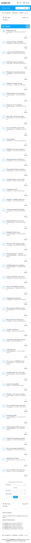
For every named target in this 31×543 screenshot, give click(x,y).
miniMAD (21, 12)
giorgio (9, 439)
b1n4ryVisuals (11, 222)
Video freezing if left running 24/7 (16, 427)
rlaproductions (11, 362)
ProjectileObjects (11, 266)
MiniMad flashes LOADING (14, 42)
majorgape (10, 407)
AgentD (9, 53)
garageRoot (10, 32)
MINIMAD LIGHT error (13, 232)
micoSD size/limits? (12, 329)
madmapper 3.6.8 (11, 189)
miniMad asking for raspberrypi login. (17, 265)
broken (9, 331)
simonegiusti (10, 288)
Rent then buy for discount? (14, 319)
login (20, 2)
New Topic (7, 17)
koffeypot (10, 321)
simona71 (10, 278)
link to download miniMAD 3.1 (15, 448)
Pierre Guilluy (11, 374)
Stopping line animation (13, 298)
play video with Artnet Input (15, 116)
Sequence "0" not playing (14, 105)
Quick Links (7, 8)
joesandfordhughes (12, 255)
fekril (9, 385)
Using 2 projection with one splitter (17, 276)
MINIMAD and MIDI (12, 458)
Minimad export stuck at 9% (15, 221)
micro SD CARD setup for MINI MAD (17, 128)
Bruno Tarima (11, 460)
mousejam (10, 245)
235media (10, 140)
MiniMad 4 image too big (14, 83)
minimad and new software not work (17, 159)
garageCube (5, 3)
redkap (9, 200)
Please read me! (11, 30)
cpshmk (9, 180)
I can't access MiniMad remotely (16, 52)
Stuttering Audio (11, 415)
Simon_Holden (11, 95)
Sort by (15, 487)
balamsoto (10, 450)
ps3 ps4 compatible (12, 384)
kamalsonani (10, 117)
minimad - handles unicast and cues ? (17, 199)
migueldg (10, 299)
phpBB (8, 541)
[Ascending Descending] (15, 493)
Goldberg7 (10, 73)
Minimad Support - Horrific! (14, 254)
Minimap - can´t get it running (15, 394)
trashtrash (10, 160)
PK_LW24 (10, 63)
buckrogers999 (11, 309)
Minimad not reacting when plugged (17, 72)
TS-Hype (10, 85)
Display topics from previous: (15, 482)
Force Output (10, 139)
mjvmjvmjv (10, 43)
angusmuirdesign (11, 233)
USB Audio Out (11, 350)
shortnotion (10, 170)
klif (8, 341)
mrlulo (9, 471)
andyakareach (11, 129)
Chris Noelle (10, 395)
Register (27, 2)
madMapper (15, 12)
